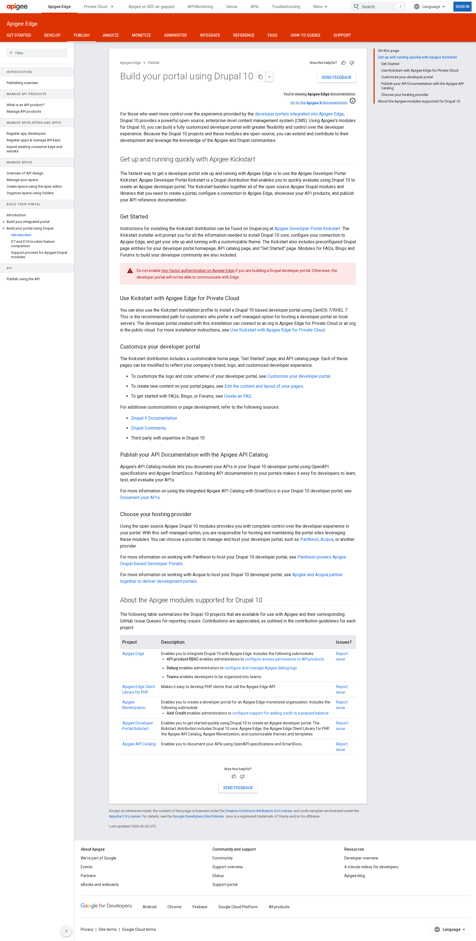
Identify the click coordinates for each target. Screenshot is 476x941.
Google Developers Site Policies (198, 816)
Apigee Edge (59, 6)
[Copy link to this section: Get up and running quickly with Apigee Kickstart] (260, 160)
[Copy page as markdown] (261, 77)
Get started (19, 35)
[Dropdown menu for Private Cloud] (114, 6)
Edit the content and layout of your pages (264, 386)
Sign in (462, 6)
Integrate (210, 35)
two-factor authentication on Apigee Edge (197, 270)
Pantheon (309, 539)
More (318, 6)
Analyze (111, 35)
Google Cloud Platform (238, 907)
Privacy (87, 929)
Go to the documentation (318, 103)
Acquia (326, 539)
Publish (82, 35)
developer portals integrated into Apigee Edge (299, 114)
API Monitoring (200, 6)
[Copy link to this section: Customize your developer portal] (205, 347)
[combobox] (378, 7)
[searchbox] (37, 52)
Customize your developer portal (298, 376)
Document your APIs (140, 497)
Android (149, 907)
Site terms (108, 929)
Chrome (174, 907)
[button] (37, 222)
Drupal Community (148, 428)
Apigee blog (354, 875)
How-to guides (305, 35)
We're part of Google (98, 858)
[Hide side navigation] (66, 931)
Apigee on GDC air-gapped (151, 6)
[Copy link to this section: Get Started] (153, 217)
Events (87, 867)
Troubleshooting (286, 6)
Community (222, 858)
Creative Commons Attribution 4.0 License (258, 811)
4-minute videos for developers (371, 867)
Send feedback (336, 77)
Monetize (141, 35)
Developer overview (361, 858)
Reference (244, 35)
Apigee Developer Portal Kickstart (307, 228)
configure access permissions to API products (284, 659)
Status (218, 875)
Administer (175, 35)
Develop (52, 35)
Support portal (224, 884)
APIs (255, 6)
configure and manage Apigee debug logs (261, 668)
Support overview (227, 867)
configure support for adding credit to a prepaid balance (280, 713)
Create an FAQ (237, 396)
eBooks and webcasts (100, 884)
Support (342, 35)
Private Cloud (95, 6)
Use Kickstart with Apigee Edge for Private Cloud (277, 330)
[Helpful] (343, 63)
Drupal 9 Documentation (154, 418)
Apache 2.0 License (124, 816)
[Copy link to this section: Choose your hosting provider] (197, 514)
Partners (88, 875)
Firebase (200, 907)
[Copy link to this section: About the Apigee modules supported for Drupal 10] (267, 600)
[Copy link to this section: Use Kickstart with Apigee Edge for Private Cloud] (244, 298)
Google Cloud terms (139, 929)
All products (279, 907)
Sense (231, 6)
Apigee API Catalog (139, 744)
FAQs (272, 35)
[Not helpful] (352, 63)
